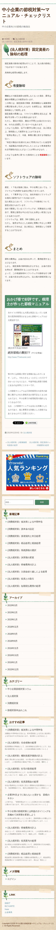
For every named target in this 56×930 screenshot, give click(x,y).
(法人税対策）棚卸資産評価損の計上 (25, 755)
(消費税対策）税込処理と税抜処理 (23, 543)
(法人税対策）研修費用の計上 (21, 564)
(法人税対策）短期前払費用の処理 (23, 586)
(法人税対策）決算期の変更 (20, 557)
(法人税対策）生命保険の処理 (21, 742)
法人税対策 (27, 433)
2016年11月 (12, 648)
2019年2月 (12, 612)
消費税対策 (12, 703)
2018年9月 (12, 634)
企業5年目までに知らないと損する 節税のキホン (28, 796)
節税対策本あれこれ (17, 710)
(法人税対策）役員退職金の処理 (22, 781)
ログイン (11, 879)
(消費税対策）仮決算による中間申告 (25, 521)
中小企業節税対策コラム (19, 689)
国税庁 (7, 903)
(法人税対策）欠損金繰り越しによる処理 (28, 571)
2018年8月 (12, 641)
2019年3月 (12, 605)
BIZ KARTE (10, 906)
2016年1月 (12, 662)
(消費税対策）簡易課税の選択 (21, 550)
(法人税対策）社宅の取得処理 (21, 768)
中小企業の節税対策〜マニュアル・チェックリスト (26, 15)
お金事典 (8, 912)
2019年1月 (12, 619)
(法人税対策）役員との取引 (20, 578)
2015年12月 (13, 669)
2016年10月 (13, 655)
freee (7, 909)
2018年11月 (12, 626)
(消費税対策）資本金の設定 (20, 529)
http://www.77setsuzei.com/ (19, 357)
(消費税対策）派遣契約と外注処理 (23, 536)
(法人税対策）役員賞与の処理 (21, 840)
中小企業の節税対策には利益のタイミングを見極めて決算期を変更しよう (29, 813)
